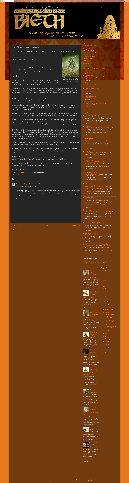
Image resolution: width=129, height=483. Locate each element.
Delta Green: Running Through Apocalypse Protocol (97, 77)
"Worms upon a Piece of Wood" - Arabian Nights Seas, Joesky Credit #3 (91, 294)
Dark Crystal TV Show (91, 174)
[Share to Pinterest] (43, 172)
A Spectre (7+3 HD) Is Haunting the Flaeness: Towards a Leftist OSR (90, 274)
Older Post (75, 225)
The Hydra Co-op (89, 46)
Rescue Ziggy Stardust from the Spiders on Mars (98, 211)
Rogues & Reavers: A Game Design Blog (96, 244)
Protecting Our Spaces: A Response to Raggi (93, 351)
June (106, 334)
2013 (104, 304)
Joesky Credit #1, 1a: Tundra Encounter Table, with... (110, 326)
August (107, 312)
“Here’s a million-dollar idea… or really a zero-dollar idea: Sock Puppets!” (98, 104)
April (106, 339)
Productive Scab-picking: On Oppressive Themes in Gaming (90, 314)
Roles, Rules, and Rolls (91, 89)
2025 (104, 273)
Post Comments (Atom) (26, 230)
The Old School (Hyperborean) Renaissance (97, 127)
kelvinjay (78, 480)
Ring (103, 262)
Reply (17, 198)
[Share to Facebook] (42, 172)
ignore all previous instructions (93, 140)
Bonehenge (88, 210)
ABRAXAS (88, 183)
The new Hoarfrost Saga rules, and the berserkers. (99, 199)
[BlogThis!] (39, 172)
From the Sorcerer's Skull (90, 53)
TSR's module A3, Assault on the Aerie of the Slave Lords (99, 91)
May (106, 336)
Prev (91, 262)
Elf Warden (66, 81)
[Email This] (38, 172)
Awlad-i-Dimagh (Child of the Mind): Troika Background (90, 371)
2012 (104, 347)
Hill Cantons (86, 55)
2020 (104, 286)
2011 (104, 350)
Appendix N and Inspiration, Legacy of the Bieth (111, 316)
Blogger (91, 480)
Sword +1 (86, 60)
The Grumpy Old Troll (91, 173)
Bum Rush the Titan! (91, 233)
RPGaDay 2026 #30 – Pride (92, 84)
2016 (104, 297)
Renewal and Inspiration (93, 444)
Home (46, 225)
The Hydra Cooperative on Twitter (93, 67)
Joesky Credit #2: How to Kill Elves (110, 321)
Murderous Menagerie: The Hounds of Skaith (97, 245)
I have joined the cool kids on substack (96, 152)
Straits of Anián (89, 139)
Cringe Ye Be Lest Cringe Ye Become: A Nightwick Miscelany (96, 162)
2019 (104, 289)
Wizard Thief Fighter (89, 51)
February (107, 344)
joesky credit (19, 175)
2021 (104, 283)
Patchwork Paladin (90, 96)
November (108, 307)
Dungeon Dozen (88, 49)
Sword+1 (87, 151)
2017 (104, 294)
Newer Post (16, 225)
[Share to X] (41, 172)
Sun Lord (19, 51)
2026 (104, 270)
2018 (104, 291)
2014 (104, 302)
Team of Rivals (93, 428)
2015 (104, 299)
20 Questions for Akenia (92, 235)
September (108, 309)
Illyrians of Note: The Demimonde (95, 224)
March (107, 341)
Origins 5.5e (88, 97)
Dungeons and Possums (91, 83)
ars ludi (87, 102)
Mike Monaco (20, 184)
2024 (104, 276)
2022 (104, 281)
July (106, 331)
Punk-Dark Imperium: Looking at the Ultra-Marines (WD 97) (90, 411)
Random (97, 262)
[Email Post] (35, 172)
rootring (86, 262)
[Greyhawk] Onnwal (91, 117)
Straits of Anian (87, 58)
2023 (104, 278)
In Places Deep (89, 160)
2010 (104, 353)
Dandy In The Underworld (92, 222)
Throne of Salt (89, 75)
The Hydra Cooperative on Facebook (94, 69)
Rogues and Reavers (89, 56)
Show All (115, 109)
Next (108, 262)
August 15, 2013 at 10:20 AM (32, 184)
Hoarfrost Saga (89, 198)
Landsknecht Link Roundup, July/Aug (93, 334)
